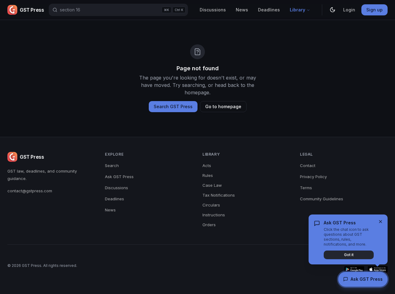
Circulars (211, 204)
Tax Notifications (218, 195)
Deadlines (269, 9)
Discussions (213, 9)
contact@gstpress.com (29, 190)
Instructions (213, 214)
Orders (209, 224)
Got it (349, 254)
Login (349, 9)
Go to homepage (223, 106)
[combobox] (118, 10)
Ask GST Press (119, 176)
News (242, 9)
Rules (207, 175)
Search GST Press (173, 106)
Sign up (374, 9)
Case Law (212, 185)
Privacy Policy (313, 176)
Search (112, 165)
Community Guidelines (321, 198)
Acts (206, 165)
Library (297, 9)
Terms (306, 187)
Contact (307, 165)
